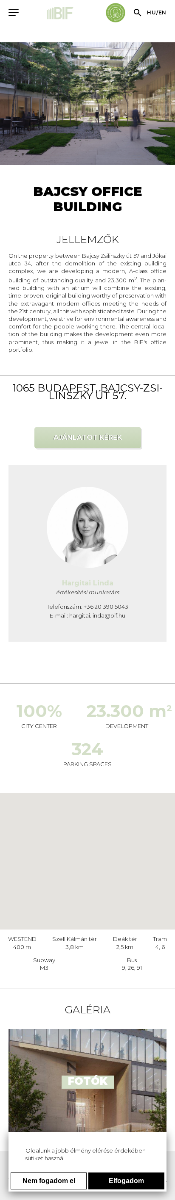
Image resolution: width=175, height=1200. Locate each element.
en (162, 12)
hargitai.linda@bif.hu (97, 615)
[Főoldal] (61, 14)
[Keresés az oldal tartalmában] (138, 13)
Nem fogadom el (49, 1180)
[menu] (12, 12)
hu (151, 12)
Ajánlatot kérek (88, 437)
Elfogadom (126, 1180)
